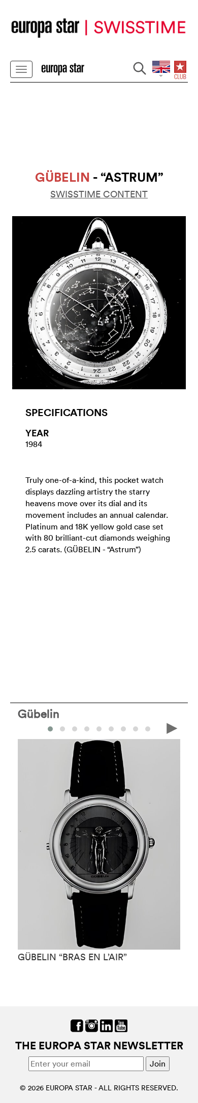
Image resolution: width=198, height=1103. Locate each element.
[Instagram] (91, 1024)
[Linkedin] (106, 1024)
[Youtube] (121, 1024)
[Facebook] (77, 1024)
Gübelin (38, 713)
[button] (50, 729)
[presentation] (25, 728)
